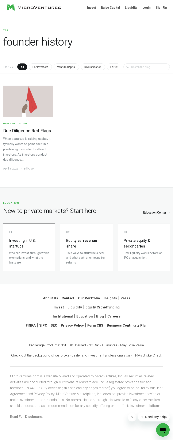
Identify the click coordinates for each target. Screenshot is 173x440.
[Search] (127, 67)
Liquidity (131, 7)
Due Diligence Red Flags (27, 131)
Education (84, 316)
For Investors (40, 67)
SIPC (43, 325)
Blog (100, 316)
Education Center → (156, 212)
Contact (68, 298)
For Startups (117, 67)
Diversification (92, 67)
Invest (91, 7)
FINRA (31, 325)
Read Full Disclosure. (26, 417)
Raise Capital (110, 7)
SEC (54, 325)
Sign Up (161, 7)
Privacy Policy (72, 325)
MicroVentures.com (24, 376)
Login (146, 7)
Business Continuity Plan (127, 325)
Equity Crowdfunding (102, 307)
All (22, 67)
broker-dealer (71, 355)
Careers (113, 316)
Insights (110, 298)
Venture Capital (66, 67)
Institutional (63, 316)
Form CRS (95, 325)
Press (125, 298)
